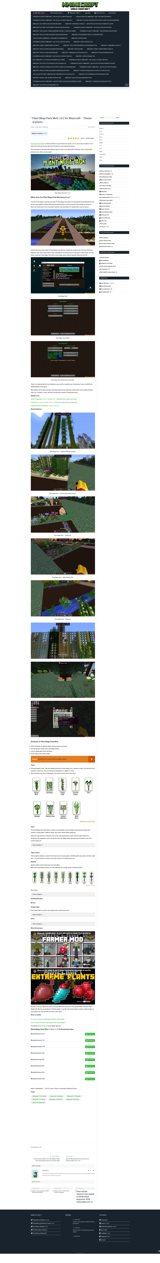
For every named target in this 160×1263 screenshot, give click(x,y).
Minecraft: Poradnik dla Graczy (111, 45)
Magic (100, 151)
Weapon (101, 128)
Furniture (101, 134)
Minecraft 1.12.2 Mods (39, 1096)
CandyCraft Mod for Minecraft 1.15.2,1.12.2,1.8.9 (45, 406)
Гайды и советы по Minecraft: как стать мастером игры (93, 16)
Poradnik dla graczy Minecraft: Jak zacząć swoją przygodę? (93, 27)
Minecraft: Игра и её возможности (102, 52)
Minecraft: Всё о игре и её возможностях (45, 85)
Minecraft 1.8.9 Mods (56, 1099)
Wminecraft (45, 1170)
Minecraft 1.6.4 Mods (56, 1096)
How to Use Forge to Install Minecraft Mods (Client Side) (47, 1019)
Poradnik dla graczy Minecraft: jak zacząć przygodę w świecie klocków (92, 63)
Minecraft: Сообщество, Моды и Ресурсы (98, 81)
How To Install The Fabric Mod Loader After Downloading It (48, 1022)
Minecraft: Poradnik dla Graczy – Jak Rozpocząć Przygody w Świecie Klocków (89, 24)
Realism (101, 142)
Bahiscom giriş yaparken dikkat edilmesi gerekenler (40, 1191)
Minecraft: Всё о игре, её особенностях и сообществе (49, 63)
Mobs (100, 139)
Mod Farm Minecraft (39, 1102)
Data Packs (112, 13)
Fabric (100, 157)
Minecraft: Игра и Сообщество (83, 41)
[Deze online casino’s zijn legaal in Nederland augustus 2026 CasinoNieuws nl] (85, 1187)
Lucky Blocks (102, 154)
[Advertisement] (80, 101)
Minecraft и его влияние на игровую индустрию (94, 74)
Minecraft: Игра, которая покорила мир (45, 52)
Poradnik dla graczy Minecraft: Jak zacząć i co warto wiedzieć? (52, 20)
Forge (100, 160)
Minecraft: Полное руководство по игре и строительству (91, 70)
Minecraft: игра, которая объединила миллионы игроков (51, 70)
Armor (100, 131)
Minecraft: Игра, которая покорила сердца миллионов (50, 34)
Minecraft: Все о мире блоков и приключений (47, 24)
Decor (100, 137)
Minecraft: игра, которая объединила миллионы (48, 49)
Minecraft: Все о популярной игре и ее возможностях (80, 45)
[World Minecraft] (80, 5)
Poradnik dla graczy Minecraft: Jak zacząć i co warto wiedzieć (88, 59)
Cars (100, 145)
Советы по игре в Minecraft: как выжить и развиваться (50, 38)
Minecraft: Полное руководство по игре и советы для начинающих (98, 20)
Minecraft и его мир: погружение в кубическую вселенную (51, 27)
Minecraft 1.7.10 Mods (73, 1096)
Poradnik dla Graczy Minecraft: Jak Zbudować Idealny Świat (98, 31)
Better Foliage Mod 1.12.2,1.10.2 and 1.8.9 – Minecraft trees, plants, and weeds (54, 399)
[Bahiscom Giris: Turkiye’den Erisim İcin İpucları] (63, 1187)
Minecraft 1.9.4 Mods (72, 1099)
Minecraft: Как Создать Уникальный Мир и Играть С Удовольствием (54, 31)
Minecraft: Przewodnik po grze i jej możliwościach (87, 34)
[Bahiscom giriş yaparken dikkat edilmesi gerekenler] (41, 1187)
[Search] (127, 85)
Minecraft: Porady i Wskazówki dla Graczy (100, 49)
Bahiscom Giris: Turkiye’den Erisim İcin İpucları (61, 1191)
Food (100, 148)
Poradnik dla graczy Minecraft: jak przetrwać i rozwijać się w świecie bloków (57, 81)
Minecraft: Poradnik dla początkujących (74, 52)
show (45, 133)
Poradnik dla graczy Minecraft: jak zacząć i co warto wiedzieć (52, 16)
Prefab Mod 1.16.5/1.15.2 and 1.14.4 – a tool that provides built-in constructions (54, 402)
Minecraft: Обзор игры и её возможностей (78, 77)
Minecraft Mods (91, 127)
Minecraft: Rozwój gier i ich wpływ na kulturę (47, 77)
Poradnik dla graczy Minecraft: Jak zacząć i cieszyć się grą (51, 41)
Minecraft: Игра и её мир (79, 38)
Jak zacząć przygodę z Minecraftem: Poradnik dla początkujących (54, 74)
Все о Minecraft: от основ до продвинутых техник (49, 59)
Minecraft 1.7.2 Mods (39, 1099)
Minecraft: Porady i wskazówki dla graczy (46, 45)
